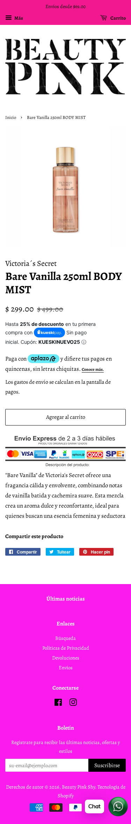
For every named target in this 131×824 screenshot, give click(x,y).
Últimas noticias (65, 599)
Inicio (10, 117)
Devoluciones (65, 657)
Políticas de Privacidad (65, 647)
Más (18, 18)
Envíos (66, 667)
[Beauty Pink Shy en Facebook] (58, 703)
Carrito (118, 18)
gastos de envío (31, 382)
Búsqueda (65, 638)
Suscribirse (107, 765)
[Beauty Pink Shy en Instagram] (73, 703)
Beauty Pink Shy (78, 786)
